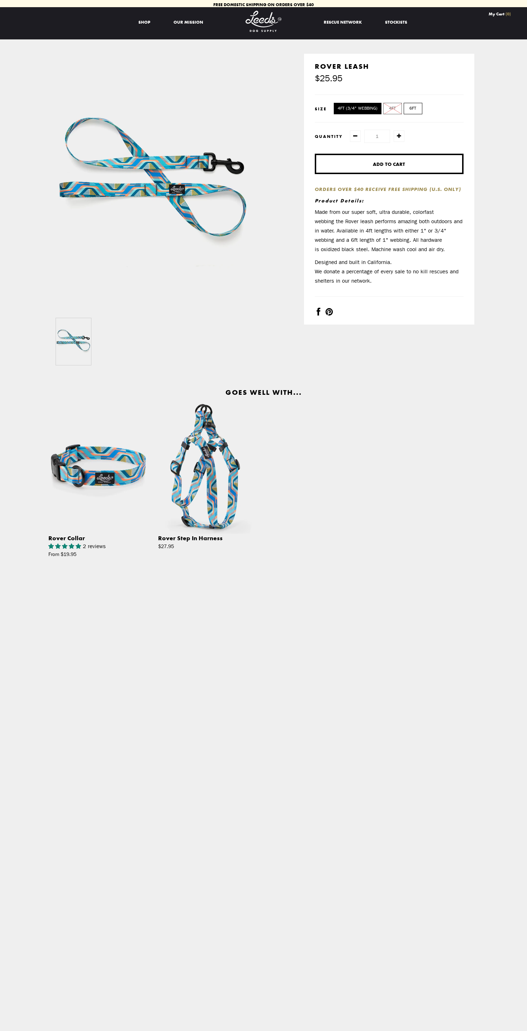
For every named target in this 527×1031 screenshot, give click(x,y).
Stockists (396, 22)
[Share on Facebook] (318, 313)
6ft (412, 108)
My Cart (500, 13)
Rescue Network (343, 22)
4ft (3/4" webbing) (358, 108)
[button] (65, 546)
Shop (144, 22)
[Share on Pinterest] (329, 313)
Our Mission (188, 22)
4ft (392, 108)
